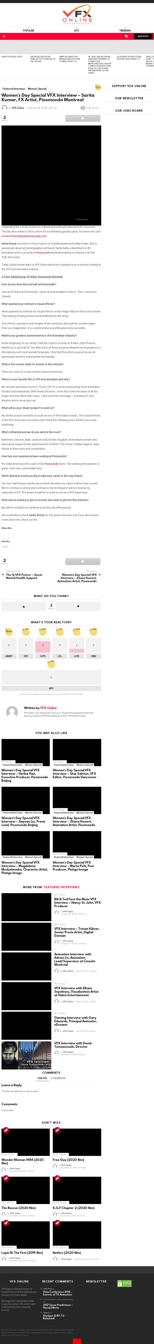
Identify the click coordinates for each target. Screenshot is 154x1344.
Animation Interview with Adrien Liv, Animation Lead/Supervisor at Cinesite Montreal (74, 959)
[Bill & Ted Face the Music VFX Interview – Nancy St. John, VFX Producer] (26, 907)
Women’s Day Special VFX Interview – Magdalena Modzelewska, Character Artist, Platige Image (25, 867)
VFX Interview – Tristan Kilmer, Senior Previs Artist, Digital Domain (77, 932)
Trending (125, 30)
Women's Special (33, 764)
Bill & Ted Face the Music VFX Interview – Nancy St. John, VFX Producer (77, 902)
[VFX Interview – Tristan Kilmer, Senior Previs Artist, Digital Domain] (26, 937)
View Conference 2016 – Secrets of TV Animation (57, 1293)
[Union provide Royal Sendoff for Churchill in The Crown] (43, 47)
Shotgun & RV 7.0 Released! (53, 1317)
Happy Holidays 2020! (12, 56)
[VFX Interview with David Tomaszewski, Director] (26, 1055)
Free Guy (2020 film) (68, 1160)
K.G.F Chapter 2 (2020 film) (73, 1208)
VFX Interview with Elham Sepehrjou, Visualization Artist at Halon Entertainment (76, 991)
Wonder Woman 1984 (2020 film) (23, 1161)
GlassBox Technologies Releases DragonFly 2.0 (129, 57)
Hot (76, 30)
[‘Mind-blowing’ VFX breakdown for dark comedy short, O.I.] (72, 47)
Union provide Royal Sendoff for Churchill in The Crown (42, 58)
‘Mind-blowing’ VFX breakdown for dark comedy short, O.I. (69, 58)
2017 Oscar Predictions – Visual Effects (58, 1306)
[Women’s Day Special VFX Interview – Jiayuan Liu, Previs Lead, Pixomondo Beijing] (26, 800)
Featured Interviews (13, 764)
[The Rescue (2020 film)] (26, 1190)
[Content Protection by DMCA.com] (124, 1286)
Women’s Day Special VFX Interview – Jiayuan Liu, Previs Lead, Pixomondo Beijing (23, 821)
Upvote (24, 606)
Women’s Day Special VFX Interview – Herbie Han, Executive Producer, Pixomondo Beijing (25, 775)
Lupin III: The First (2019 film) (22, 1252)
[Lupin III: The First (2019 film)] (26, 1235)
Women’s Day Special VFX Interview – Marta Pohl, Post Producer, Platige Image (73, 865)
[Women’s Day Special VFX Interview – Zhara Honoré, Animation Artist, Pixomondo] (77, 800)
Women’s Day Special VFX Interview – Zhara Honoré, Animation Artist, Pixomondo (74, 821)
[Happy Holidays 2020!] (14, 47)
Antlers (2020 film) (67, 1252)
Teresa (46, 1312)
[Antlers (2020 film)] (77, 1235)
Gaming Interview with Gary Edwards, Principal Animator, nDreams (75, 1021)
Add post (143, 36)
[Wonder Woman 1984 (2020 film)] (26, 1142)
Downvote (78, 606)
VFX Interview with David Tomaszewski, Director (72, 1045)
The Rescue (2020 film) (19, 1208)
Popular (28, 30)
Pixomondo (43, 252)
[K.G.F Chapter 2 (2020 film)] (77, 1190)
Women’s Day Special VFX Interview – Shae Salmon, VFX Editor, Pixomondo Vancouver (74, 773)
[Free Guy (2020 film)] (77, 1142)
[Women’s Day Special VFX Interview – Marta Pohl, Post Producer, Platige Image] (77, 844)
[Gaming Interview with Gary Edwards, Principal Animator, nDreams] (26, 1026)
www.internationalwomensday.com (25, 236)
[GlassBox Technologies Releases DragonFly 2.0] (130, 47)
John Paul (47, 1288)
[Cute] (98, 87)
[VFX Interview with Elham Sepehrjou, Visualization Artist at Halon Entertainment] (26, 996)
